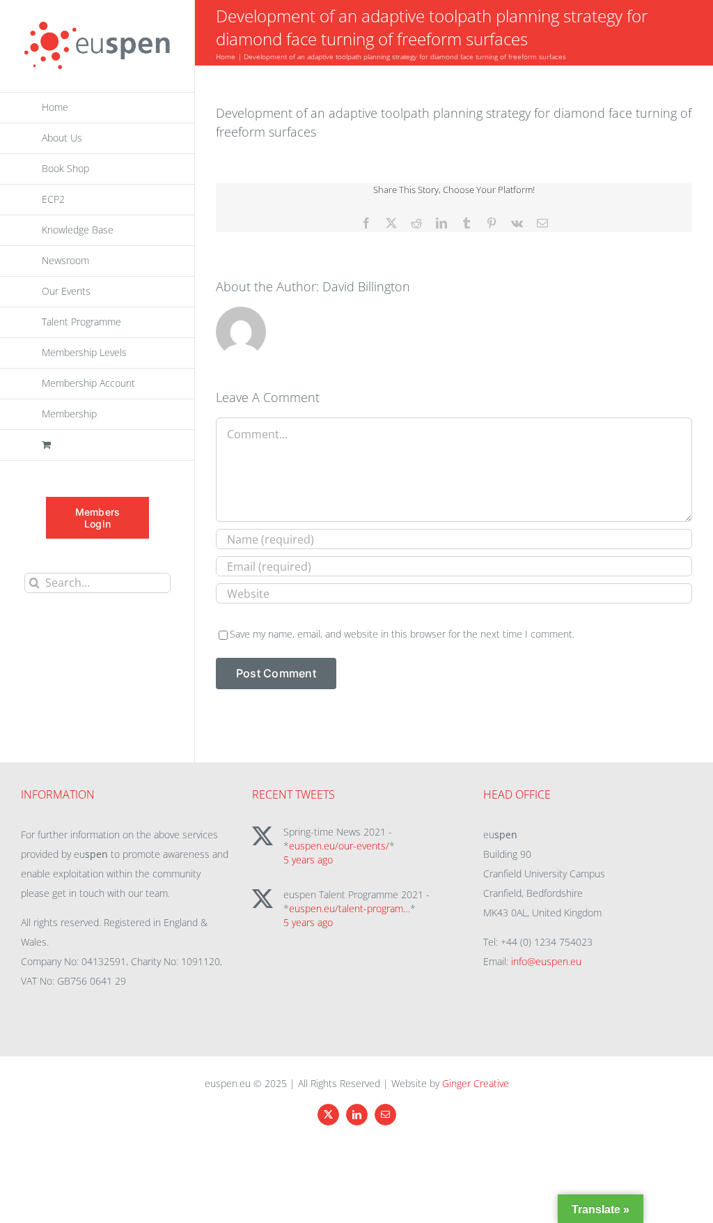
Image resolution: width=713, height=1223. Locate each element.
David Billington (366, 286)
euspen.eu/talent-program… (349, 908)
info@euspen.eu (546, 961)
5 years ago (308, 859)
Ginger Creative (475, 1083)
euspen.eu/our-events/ (339, 845)
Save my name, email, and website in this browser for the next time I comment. (402, 633)
